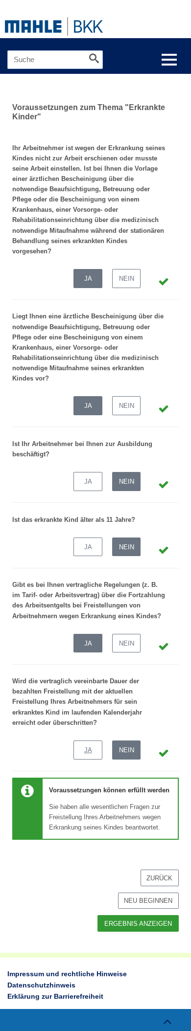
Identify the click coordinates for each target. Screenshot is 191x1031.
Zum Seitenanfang (167, 1020)
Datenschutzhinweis (41, 985)
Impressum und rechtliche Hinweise (67, 974)
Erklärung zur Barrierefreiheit (55, 996)
